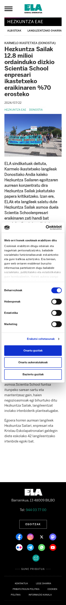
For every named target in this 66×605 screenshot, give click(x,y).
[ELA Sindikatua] (37, 9)
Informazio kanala (40, 595)
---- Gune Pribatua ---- (33, 569)
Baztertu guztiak (33, 374)
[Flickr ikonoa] (19, 547)
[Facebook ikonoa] (19, 537)
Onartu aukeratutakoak (33, 362)
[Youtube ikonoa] (53, 547)
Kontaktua (21, 583)
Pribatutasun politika (26, 589)
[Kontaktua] (36, 558)
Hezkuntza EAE (15, 109)
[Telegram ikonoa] (30, 547)
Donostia (36, 109)
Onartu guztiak (33, 350)
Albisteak (14, 30)
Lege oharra (43, 583)
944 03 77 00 (36, 510)
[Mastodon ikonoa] (52, 537)
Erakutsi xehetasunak (41, 338)
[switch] (56, 302)
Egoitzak (33, 524)
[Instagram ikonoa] (30, 537)
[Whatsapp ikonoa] (42, 547)
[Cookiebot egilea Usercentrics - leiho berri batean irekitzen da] (46, 227)
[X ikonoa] (41, 537)
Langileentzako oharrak (45, 30)
